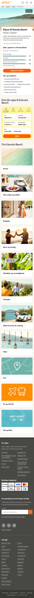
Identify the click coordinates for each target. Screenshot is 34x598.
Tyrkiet (19, 575)
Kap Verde (20, 559)
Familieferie (5, 553)
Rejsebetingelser (22, 459)
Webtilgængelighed (23, 472)
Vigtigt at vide (21, 455)
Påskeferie (5, 575)
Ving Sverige (29, 592)
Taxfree (4, 559)
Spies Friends (6, 584)
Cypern (19, 543)
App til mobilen (6, 530)
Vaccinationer (21, 475)
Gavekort (4, 565)
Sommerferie (6, 568)
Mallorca (20, 568)
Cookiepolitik (5, 592)
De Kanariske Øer (22, 546)
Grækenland (21, 556)
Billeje (3, 562)
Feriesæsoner (6, 549)
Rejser (3, 546)
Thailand (13, 32)
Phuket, (6, 32)
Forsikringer (5, 556)
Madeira (20, 565)
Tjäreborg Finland (11, 595)
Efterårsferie (5, 572)
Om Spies (5, 452)
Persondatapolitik (14, 592)
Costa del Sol (21, 549)
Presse (4, 464)
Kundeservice (21, 452)
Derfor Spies (5, 467)
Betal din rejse (6, 543)
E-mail (3, 508)
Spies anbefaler (6, 581)
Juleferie (4, 578)
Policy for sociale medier (22, 468)
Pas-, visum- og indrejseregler (22, 463)
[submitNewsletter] (30, 512)
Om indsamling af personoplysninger (13, 517)
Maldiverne (21, 553)
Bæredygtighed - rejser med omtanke (9, 456)
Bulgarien (20, 562)
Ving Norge (22, 592)
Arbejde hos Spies (7, 461)
